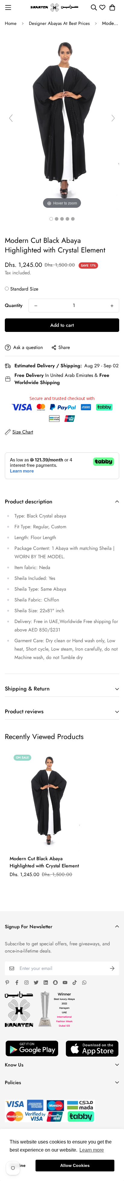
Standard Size (24, 288)
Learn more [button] (91, 1150)
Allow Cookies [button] (75, 1165)
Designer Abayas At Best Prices (59, 23)
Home (11, 23)
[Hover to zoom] (62, 120)
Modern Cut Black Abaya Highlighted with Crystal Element (44, 862)
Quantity (14, 305)
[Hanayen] (54, 7)
